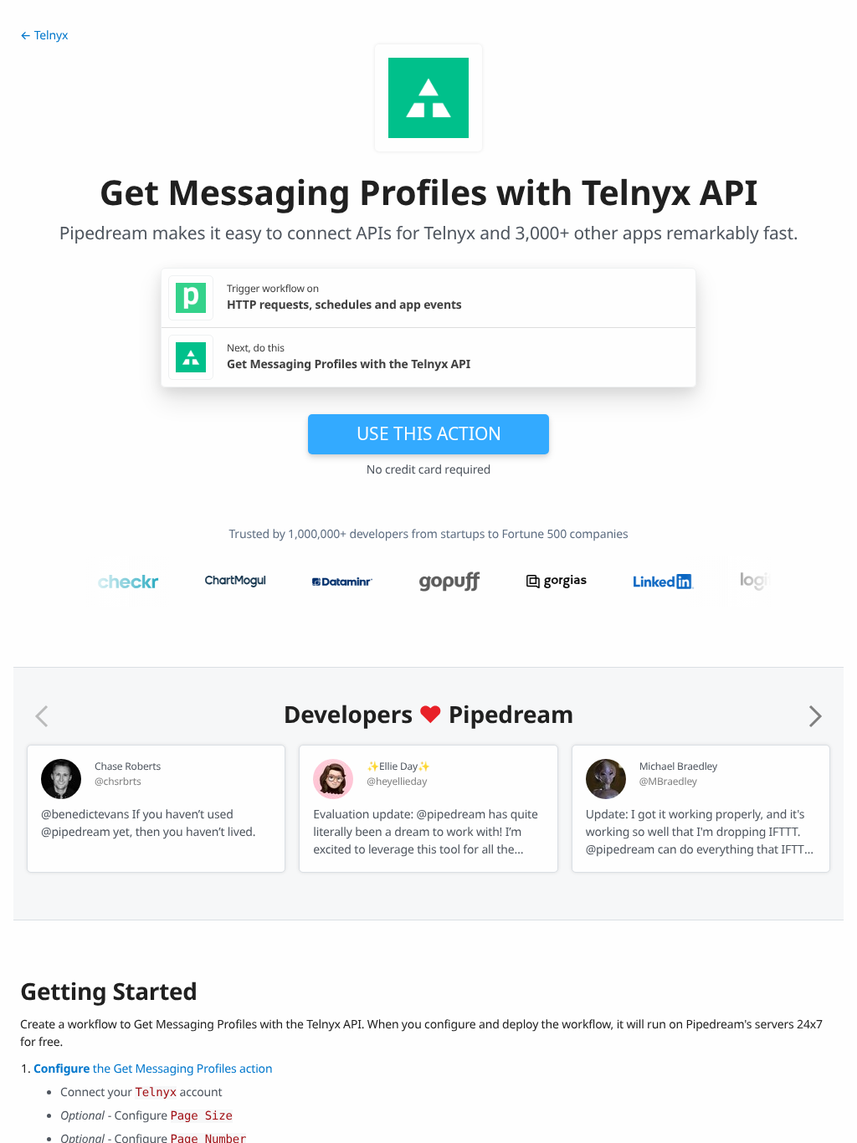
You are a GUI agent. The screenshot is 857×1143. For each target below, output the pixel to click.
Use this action (429, 433)
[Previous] (42, 716)
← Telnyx (44, 36)
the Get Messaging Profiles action (152, 1069)
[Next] (815, 716)
